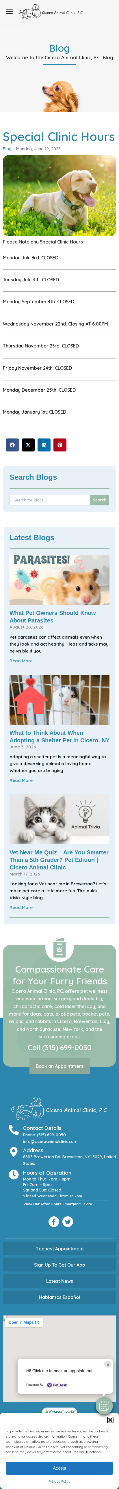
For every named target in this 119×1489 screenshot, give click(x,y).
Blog (7, 148)
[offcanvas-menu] (9, 12)
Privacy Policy (59, 1481)
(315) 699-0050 (51, 1134)
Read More (21, 660)
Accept (59, 1468)
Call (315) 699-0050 (60, 1047)
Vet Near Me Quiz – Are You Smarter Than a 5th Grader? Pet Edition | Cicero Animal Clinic (59, 860)
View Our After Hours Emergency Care (57, 1204)
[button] (110, 1420)
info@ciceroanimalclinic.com (50, 1141)
